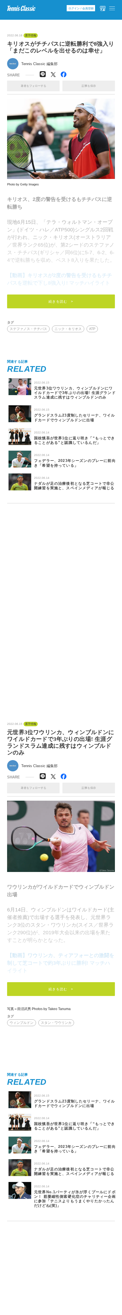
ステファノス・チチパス (28, 329)
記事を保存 (89, 85)
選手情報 (30, 35)
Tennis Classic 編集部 (39, 64)
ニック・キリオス (68, 329)
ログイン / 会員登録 (81, 8)
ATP (92, 329)
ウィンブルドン (21, 1023)
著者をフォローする (33, 85)
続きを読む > (61, 302)
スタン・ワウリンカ (56, 1023)
